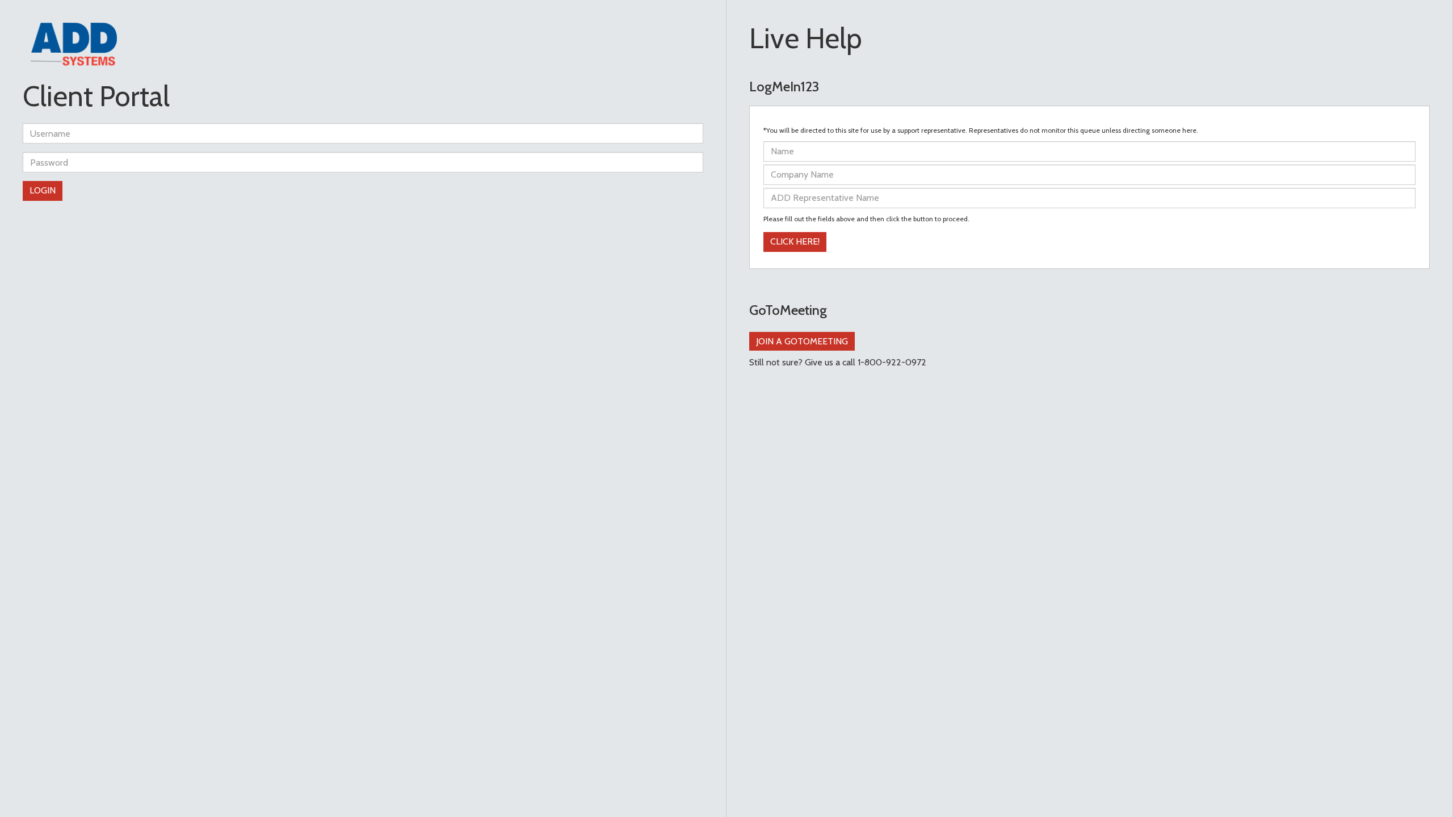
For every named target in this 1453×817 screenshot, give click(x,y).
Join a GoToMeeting (802, 341)
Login (43, 190)
